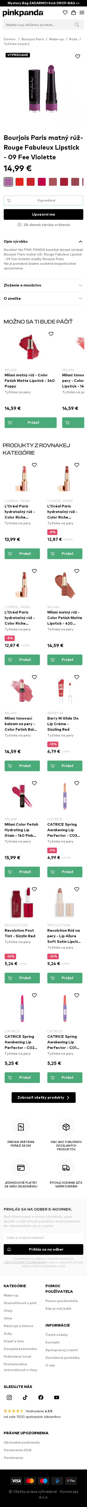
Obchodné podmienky (22, 1442)
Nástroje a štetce (18, 1326)
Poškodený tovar (18, 1356)
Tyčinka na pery (16, 44)
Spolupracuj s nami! (61, 1350)
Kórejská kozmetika (20, 1349)
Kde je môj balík (58, 1308)
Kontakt (52, 1342)
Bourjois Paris (33, 39)
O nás (50, 1365)
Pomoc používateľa (61, 1301)
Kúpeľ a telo (14, 1341)
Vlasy (8, 1310)
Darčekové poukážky (62, 1357)
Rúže (73, 39)
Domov (12, 39)
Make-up (56, 39)
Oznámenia (13, 1458)
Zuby (8, 1333)
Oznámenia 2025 (18, 1450)
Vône (8, 1318)
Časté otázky (56, 1335)
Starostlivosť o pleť (20, 1303)
